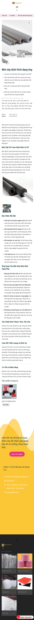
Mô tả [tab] (3, 114)
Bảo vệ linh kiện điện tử (21, 101)
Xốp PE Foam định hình (16, 98)
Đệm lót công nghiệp (9, 103)
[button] (29, 22)
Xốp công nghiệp (12, 106)
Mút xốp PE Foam (23, 103)
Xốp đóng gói (9, 108)
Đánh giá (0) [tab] (13, 114)
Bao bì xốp (8, 101)
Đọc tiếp (5, 404)
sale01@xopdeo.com (13, 492)
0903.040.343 (11, 481)
